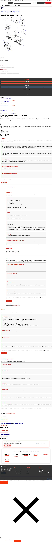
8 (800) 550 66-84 (41, 469)
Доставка (9, 113)
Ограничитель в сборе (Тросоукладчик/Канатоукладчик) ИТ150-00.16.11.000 (12, 423)
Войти (47, 0)
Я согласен (4, 482)
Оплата (12, 113)
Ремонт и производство (8, 5)
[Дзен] (50, 479)
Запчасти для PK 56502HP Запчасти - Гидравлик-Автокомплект (9, 12)
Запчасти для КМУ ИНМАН (17, 472)
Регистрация (50, 0)
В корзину (14, 100)
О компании (18, 5)
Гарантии (4, 113)
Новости (28, 473)
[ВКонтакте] (47, 479)
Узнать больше (4, 182)
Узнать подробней (7, 445)
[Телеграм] (49, 479)
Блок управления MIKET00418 (5, 434)
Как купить (6, 113)
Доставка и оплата (17, 0)
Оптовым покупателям (21, 0)
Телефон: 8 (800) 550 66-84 (3, 0)
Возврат (14, 113)
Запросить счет (4, 419)
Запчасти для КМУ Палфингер (17, 473)
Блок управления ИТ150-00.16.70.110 (6, 428)
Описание (1, 113)
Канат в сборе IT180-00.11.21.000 (4, 101)
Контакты (14, 5)
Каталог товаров (3, 8)
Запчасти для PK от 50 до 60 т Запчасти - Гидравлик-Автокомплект (10, 11)
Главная (2, 5)
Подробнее (7, 455)
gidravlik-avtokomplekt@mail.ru (10, 0)
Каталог (10, 2)
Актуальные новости (41, 2)
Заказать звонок (48, 2)
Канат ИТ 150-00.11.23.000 (3, 110)
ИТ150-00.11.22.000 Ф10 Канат (4, 105)
